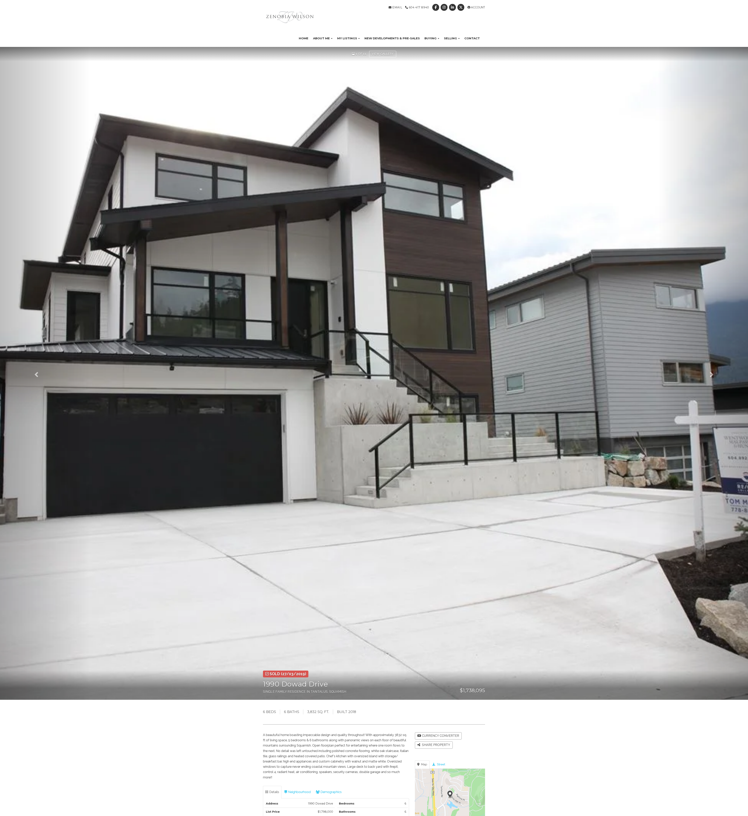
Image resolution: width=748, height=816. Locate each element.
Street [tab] (440, 764)
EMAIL (397, 7)
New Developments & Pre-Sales (392, 38)
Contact (472, 38)
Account (477, 7)
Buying (430, 38)
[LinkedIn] (453, 7)
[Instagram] (444, 7)
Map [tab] (423, 764)
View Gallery (383, 54)
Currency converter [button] (440, 736)
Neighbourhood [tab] (299, 792)
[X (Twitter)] (461, 7)
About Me (322, 38)
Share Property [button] (435, 745)
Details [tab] (273, 792)
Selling (451, 38)
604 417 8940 (418, 7)
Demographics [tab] (331, 792)
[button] (45, 373)
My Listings (347, 38)
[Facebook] (436, 7)
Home (303, 38)
